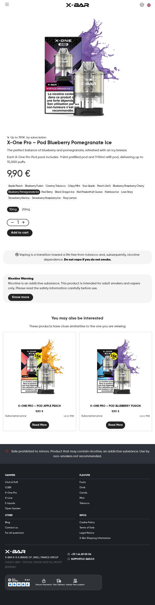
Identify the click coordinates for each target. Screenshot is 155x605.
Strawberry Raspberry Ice (46, 198)
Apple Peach (15, 186)
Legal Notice (87, 533)
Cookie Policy (87, 522)
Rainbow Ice (112, 192)
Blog (7, 522)
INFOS (83, 515)
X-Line (8, 498)
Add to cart (19, 232)
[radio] (13, 209)
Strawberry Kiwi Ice (18, 198)
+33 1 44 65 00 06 (81, 554)
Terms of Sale (87, 528)
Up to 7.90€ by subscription (27, 137)
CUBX (8, 487)
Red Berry (46, 192)
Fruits (83, 482)
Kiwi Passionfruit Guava (89, 192)
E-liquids (10, 503)
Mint (82, 498)
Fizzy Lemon (69, 198)
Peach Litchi (103, 186)
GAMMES (10, 475)
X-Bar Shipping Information (95, 538)
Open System (12, 508)
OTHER (9, 515)
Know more (20, 297)
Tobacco (84, 503)
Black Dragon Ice (64, 192)
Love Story (127, 192)
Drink (82, 487)
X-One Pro (11, 493)
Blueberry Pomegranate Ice (23, 192)
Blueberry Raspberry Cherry (128, 186)
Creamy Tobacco (55, 186)
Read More (39, 425)
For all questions (14, 533)
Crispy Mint (74, 186)
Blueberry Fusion (34, 186)
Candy (83, 493)
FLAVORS (85, 475)
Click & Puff (11, 482)
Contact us (11, 528)
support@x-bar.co (82, 559)
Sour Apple (88, 186)
